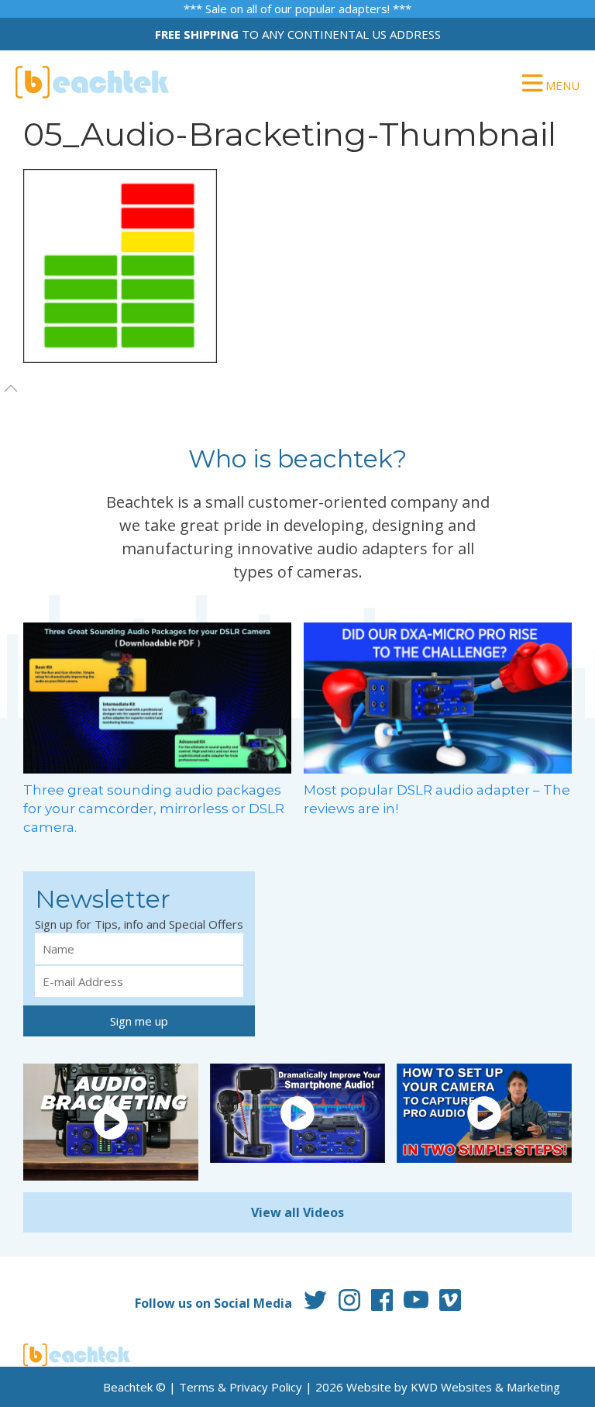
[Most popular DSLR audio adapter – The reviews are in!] (438, 697)
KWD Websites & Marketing (485, 1387)
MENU (561, 85)
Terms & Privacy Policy (240, 1387)
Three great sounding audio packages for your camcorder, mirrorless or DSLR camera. (153, 808)
